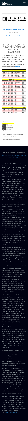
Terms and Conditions (13, 155)
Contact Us (4, 155)
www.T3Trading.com (11, 412)
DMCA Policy (18, 157)
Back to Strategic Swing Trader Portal (14, 29)
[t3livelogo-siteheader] (7, 3)
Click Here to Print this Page (14, 36)
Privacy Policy (23, 155)
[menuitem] (23, 3)
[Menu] (23, 3)
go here (17, 67)
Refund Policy (11, 157)
